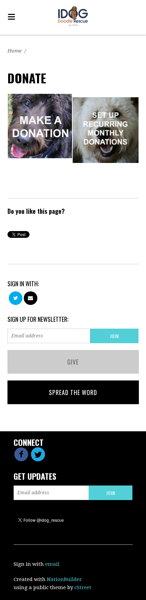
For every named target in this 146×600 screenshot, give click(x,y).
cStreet (82, 587)
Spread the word (73, 392)
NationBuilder (64, 579)
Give (73, 361)
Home (14, 51)
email (52, 564)
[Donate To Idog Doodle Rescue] (40, 126)
